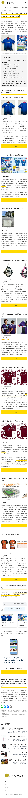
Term (6, 782)
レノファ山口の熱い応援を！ (10, 79)
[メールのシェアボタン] (11, 706)
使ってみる (14, 672)
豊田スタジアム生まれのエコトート (11, 68)
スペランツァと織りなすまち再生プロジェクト (13, 77)
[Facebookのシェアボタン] (8, 706)
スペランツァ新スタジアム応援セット (11, 66)
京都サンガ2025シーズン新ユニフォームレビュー (14, 71)
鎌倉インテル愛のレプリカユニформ (11, 73)
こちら (24, 714)
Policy (7, 785)
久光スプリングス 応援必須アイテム (11, 64)
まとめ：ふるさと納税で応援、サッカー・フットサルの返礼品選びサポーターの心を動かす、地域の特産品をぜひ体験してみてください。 (14, 83)
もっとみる (14, 146)
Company (8, 791)
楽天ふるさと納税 (7, 116)
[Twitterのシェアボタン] (5, 706)
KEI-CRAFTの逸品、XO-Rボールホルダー (12, 70)
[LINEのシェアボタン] (2, 706)
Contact (7, 788)
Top (1, 7)
